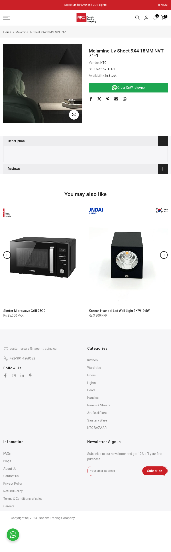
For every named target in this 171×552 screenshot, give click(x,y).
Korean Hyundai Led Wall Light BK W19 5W (119, 311)
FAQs (7, 453)
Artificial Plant (97, 413)
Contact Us (11, 476)
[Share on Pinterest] (108, 99)
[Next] (164, 255)
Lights (91, 383)
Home (7, 32)
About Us (9, 468)
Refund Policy (13, 491)
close (9, 5)
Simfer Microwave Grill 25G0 (24, 311)
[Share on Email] (116, 99)
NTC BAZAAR (97, 428)
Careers (8, 506)
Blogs (7, 461)
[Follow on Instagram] (14, 375)
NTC (103, 62)
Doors (91, 390)
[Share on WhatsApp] (125, 99)
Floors (91, 375)
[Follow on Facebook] (5, 375)
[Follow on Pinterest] (31, 375)
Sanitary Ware (97, 420)
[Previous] (7, 255)
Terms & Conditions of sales (23, 498)
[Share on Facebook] (91, 99)
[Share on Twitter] (99, 99)
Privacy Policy (12, 483)
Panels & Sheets (98, 405)
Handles (93, 397)
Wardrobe (94, 367)
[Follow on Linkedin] (22, 375)
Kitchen (92, 360)
